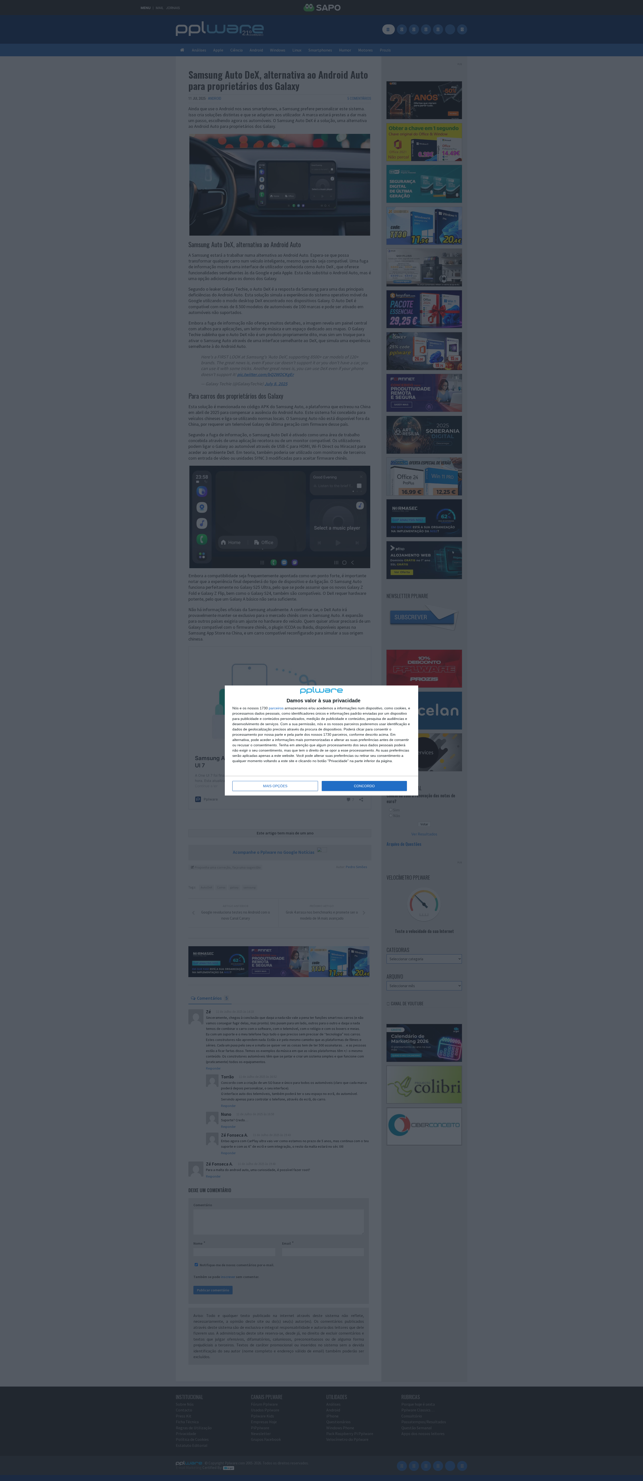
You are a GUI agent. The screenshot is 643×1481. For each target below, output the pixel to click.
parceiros (276, 708)
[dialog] (321, 740)
